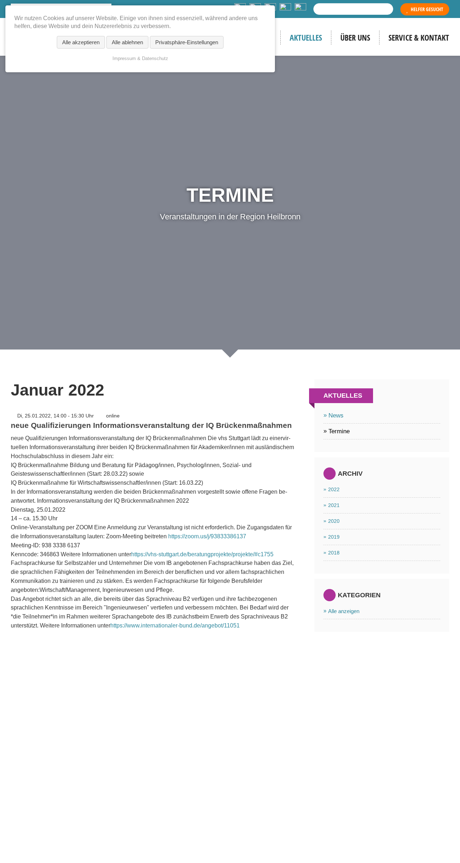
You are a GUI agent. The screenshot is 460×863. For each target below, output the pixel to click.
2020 (334, 521)
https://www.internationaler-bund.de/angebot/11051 (175, 625)
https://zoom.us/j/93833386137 (207, 536)
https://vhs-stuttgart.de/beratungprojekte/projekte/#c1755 (202, 554)
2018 (334, 553)
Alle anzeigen (343, 611)
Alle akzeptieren (81, 42)
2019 (334, 537)
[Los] (386, 9)
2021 (334, 505)
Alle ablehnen (127, 42)
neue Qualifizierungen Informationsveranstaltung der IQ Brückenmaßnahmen (151, 425)
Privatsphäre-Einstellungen (186, 42)
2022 (334, 489)
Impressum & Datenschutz (140, 58)
